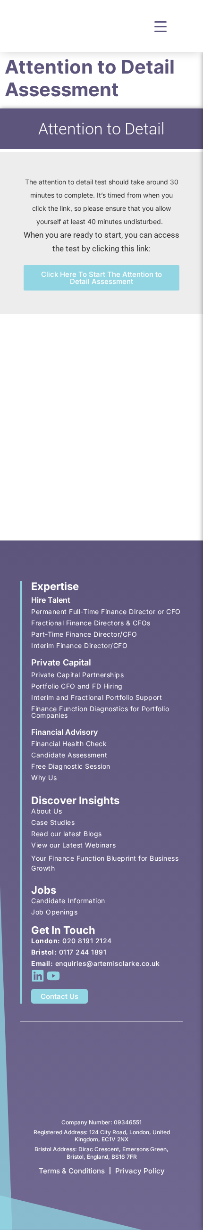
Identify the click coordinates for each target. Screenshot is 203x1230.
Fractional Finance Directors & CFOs (91, 623)
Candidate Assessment (69, 755)
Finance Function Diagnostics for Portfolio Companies (100, 712)
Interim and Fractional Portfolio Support (96, 697)
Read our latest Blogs (66, 834)
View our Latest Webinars (73, 845)
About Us (46, 811)
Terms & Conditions (72, 1170)
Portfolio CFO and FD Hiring (77, 686)
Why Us (44, 777)
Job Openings (54, 912)
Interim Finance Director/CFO (79, 645)
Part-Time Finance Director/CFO (84, 634)
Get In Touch (63, 930)
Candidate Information (68, 901)
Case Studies (53, 822)
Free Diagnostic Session (70, 766)
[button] (160, 25)
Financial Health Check (69, 744)
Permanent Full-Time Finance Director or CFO (106, 611)
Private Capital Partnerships (77, 675)
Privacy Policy (140, 1170)
